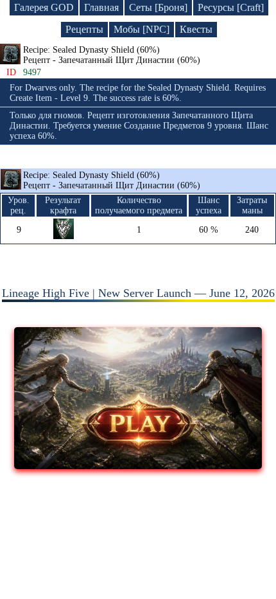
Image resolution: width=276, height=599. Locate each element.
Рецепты (84, 29)
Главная (101, 7)
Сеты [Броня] (158, 7)
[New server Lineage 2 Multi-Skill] (138, 465)
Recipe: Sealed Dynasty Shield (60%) (111, 180)
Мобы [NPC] (141, 29)
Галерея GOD (44, 7)
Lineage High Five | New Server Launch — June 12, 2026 (138, 293)
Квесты (196, 29)
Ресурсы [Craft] (231, 7)
